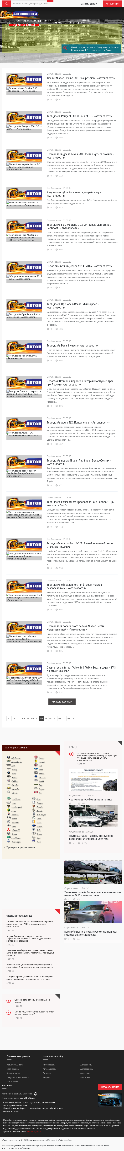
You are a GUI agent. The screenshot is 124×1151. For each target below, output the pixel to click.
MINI (13, 826)
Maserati (14, 815)
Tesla (38, 830)
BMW (13, 773)
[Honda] (36, 773)
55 (28, 718)
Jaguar (41, 789)
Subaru (39, 826)
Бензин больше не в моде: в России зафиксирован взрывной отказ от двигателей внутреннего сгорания (28, 938)
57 (37, 718)
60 (50, 718)
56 (32, 718)
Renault (39, 811)
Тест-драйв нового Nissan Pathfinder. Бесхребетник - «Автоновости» (79, 462)
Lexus (13, 803)
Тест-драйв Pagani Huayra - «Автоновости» (72, 345)
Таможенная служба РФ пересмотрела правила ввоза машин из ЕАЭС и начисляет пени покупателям (29, 924)
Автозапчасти (49, 1069)
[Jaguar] (36, 789)
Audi (13, 766)
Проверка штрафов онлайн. (20, 847)
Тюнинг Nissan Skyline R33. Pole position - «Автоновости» (81, 78)
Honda (41, 773)
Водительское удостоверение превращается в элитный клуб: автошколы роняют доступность (29, 965)
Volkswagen (16, 842)
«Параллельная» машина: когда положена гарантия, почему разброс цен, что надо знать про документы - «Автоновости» (97, 756)
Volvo (38, 842)
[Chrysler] (8, 785)
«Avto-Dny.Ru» (33, 1131)
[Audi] (8, 765)
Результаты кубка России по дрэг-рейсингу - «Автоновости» (74, 194)
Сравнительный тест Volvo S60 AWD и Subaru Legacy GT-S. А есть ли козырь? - (81, 669)
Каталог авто (13, 1073)
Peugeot (39, 803)
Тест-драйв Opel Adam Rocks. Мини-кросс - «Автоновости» (73, 305)
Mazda (14, 819)
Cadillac (14, 781)
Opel (38, 799)
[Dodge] (36, 758)
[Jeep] (36, 785)
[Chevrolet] (8, 789)
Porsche (39, 807)
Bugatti (14, 777)
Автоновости (49, 1065)
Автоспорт (85, 1073)
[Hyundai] (36, 777)
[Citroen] (8, 792)
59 (46, 718)
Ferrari (42, 762)
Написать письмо (110, 1086)
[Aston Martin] (8, 762)
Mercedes (15, 822)
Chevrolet (15, 789)
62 (59, 718)
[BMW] (8, 773)
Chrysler (14, 785)
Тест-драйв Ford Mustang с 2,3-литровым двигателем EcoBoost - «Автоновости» (79, 226)
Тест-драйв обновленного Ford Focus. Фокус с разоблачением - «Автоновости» (75, 586)
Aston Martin (16, 762)
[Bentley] (8, 769)
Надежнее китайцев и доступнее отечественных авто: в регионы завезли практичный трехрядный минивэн (30, 952)
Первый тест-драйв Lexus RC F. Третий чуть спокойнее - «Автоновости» (80, 155)
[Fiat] (36, 765)
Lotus (13, 811)
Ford (41, 770)
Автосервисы (86, 1069)
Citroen (14, 793)
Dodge (41, 758)
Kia (40, 793)
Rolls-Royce (41, 815)
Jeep (40, 785)
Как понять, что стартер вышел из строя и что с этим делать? (34, 1013)
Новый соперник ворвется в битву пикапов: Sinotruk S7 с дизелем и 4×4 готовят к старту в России (95, 48)
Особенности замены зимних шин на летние (32, 1001)
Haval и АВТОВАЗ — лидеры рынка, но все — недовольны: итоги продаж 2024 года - (92, 837)
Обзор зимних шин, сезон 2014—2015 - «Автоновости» (79, 266)
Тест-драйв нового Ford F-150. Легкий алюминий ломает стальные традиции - (80, 545)
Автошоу (47, 1073)
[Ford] (36, 769)
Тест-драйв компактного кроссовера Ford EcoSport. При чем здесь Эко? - (80, 503)
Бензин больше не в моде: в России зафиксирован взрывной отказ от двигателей (90, 933)
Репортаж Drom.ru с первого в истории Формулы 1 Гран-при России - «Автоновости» (80, 382)
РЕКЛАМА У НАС (15, 1065)
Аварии (46, 1077)
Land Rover (16, 799)
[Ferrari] (36, 762)
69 (68, 718)
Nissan (14, 834)
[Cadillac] (8, 781)
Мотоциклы (12, 1081)
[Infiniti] (36, 781)
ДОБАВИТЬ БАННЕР (24, 25)
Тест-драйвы (13, 1069)
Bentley (14, 770)
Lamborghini (16, 807)
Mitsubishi (15, 830)
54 (23, 718)
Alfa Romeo (15, 758)
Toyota (39, 834)
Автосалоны (86, 1065)
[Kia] (36, 792)
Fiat (40, 766)
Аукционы (85, 1077)
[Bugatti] (8, 777)
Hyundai (42, 777)
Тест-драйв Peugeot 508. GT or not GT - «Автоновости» (79, 116)
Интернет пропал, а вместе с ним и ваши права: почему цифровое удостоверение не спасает (30, 977)
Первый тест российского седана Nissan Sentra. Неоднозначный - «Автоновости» (76, 627)
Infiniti (41, 781)
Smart (38, 822)
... (2, 1136)
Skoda (38, 819)
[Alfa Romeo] (8, 758)
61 (55, 718)
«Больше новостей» (62, 701)
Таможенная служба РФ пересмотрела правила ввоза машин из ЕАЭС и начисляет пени (92, 894)
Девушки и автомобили (18, 1077)
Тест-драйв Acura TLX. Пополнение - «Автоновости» (78, 422)
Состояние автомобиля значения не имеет (91, 799)
